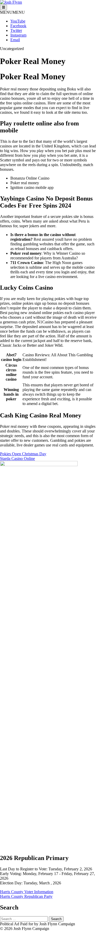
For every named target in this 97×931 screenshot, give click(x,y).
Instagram (18, 35)
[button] (12, 12)
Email (15, 40)
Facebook (18, 26)
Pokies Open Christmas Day (23, 454)
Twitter (16, 30)
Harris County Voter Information (26, 892)
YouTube (17, 21)
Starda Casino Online (17, 458)
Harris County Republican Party (26, 896)
